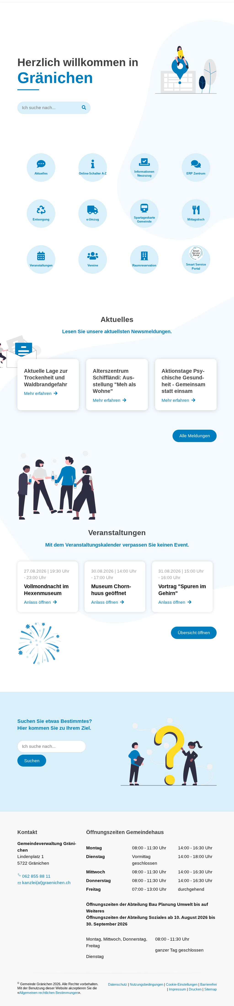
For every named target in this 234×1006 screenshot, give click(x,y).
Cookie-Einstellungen (181, 984)
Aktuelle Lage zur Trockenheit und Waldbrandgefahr (46, 377)
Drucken (195, 989)
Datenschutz (117, 984)
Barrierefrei (208, 984)
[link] (41, 167)
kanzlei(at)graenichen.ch (46, 882)
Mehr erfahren (38, 393)
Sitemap (210, 989)
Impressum (177, 989)
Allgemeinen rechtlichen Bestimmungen (48, 993)
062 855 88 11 (36, 876)
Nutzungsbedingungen (146, 984)
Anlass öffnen (37, 602)
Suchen (32, 760)
